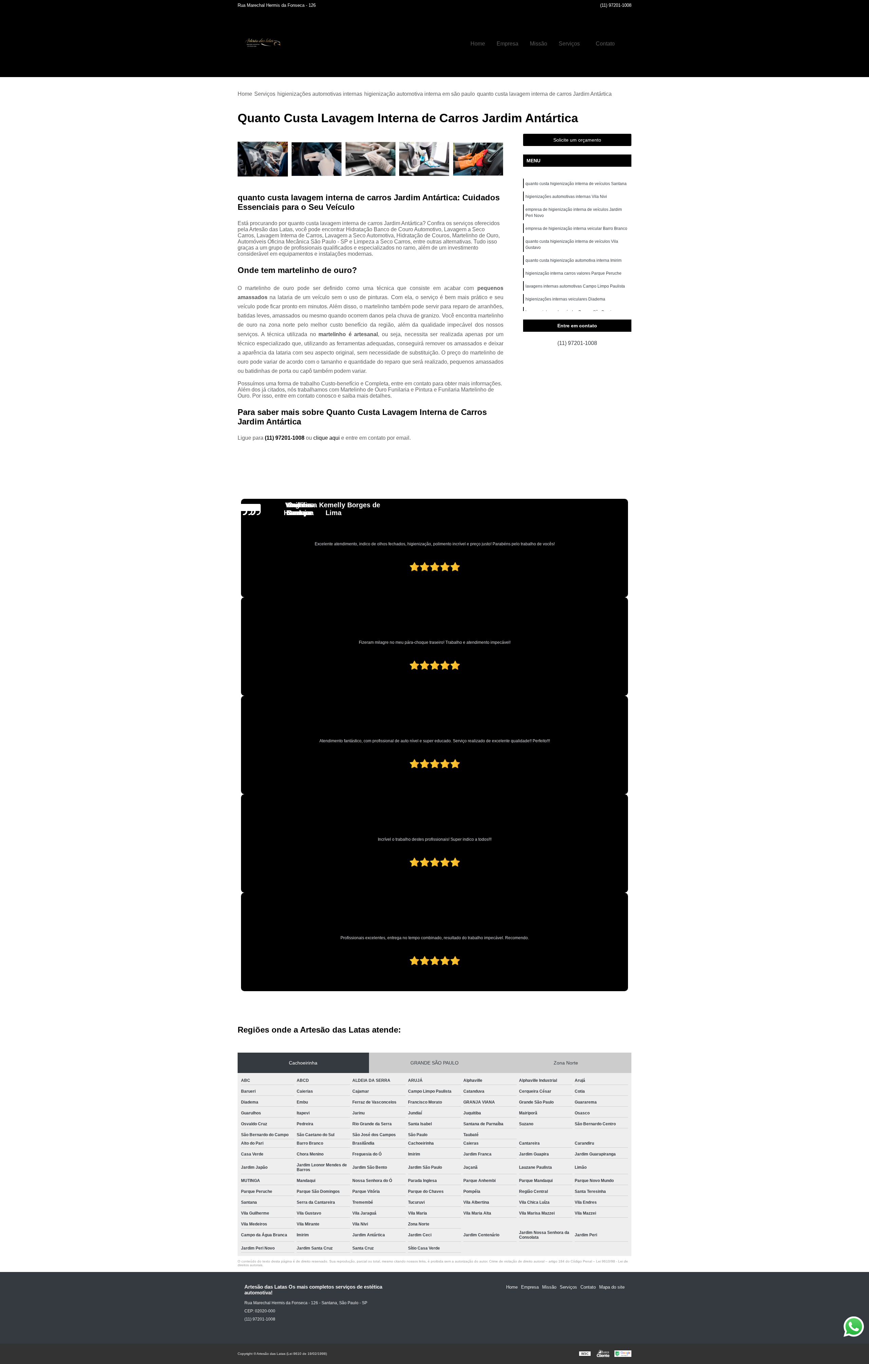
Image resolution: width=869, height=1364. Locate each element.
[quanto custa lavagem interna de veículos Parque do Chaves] (478, 159)
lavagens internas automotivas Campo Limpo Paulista (575, 286)
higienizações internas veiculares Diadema (565, 299)
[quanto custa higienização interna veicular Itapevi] (317, 159)
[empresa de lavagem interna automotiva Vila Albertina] (424, 159)
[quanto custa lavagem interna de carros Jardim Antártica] (263, 159)
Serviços (569, 44)
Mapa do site (612, 1287)
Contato (605, 44)
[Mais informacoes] (626, 44)
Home (477, 44)
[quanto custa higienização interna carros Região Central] (370, 159)
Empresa (507, 44)
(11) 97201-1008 (615, 5)
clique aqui (326, 438)
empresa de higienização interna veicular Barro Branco (576, 228)
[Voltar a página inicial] (261, 44)
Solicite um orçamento (577, 140)
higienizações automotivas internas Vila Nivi (566, 196)
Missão (538, 44)
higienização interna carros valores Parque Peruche (573, 273)
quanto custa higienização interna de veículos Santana (576, 183)
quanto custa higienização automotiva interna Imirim (573, 260)
